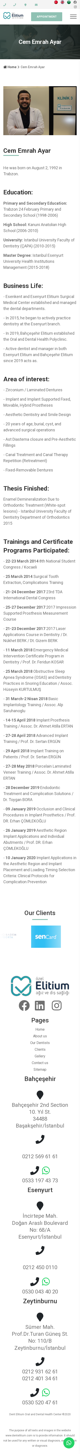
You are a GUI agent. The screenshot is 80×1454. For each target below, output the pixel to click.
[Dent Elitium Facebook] (75, 2)
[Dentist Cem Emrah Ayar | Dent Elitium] (62, 2)
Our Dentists (40, 1043)
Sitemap (40, 1069)
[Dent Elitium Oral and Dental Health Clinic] (40, 995)
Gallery (40, 1056)
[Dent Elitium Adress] (23, 5)
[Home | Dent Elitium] (13, 17)
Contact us (40, 1063)
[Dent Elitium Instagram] (75, 7)
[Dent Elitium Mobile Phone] (12, 5)
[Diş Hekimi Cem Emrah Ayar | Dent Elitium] (56, 2)
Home (11, 67)
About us (40, 1036)
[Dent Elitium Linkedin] (41, 1005)
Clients (40, 1049)
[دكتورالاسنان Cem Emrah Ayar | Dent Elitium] (69, 2)
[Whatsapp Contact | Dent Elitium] (68, 1441)
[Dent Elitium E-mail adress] (33, 5)
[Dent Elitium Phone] (4, 5)
